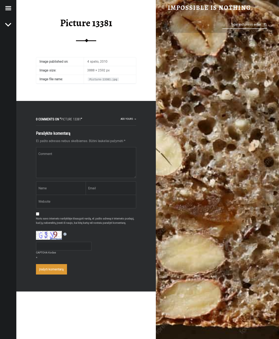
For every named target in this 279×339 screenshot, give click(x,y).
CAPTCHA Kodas (46, 252)
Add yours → (128, 118)
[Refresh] (65, 233)
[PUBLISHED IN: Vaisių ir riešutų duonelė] (8, 24)
